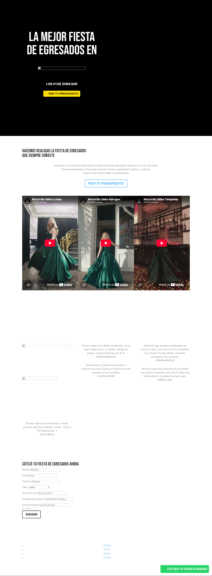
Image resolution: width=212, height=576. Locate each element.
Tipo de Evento (29, 493)
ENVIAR (31, 514)
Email (25, 475)
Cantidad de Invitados (33, 499)
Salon (25, 487)
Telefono (26, 481)
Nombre (26, 469)
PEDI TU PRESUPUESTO (63, 93)
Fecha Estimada (30, 505)
